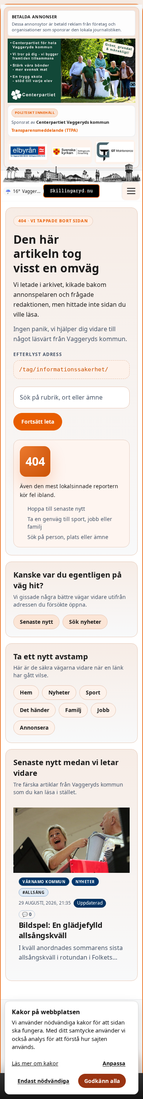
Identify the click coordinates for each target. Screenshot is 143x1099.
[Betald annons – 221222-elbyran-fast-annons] (28, 152)
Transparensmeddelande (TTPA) (44, 130)
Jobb (103, 710)
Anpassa (114, 1063)
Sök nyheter (85, 621)
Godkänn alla (102, 1080)
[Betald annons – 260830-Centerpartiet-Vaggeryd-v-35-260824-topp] (71, 71)
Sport (93, 692)
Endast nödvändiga (43, 1080)
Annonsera (34, 727)
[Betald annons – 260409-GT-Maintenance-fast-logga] (115, 152)
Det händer (34, 710)
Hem (26, 692)
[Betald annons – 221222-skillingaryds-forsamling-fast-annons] (71, 152)
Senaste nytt (36, 621)
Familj (73, 710)
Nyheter (59, 692)
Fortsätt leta (37, 421)
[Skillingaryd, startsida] (71, 191)
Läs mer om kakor (35, 1063)
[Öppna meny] (131, 191)
